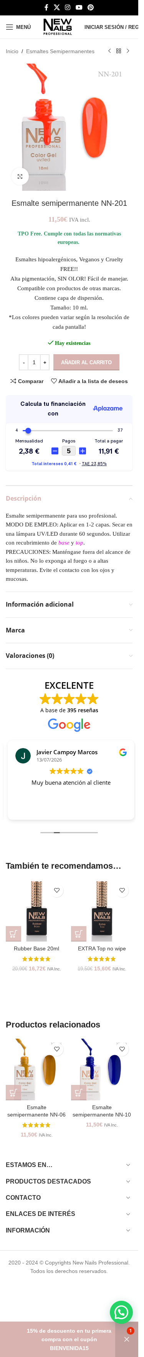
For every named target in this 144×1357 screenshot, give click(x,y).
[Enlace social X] (56, 7)
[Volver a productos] (118, 51)
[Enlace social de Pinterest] (90, 7)
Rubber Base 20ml (36, 948)
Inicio (12, 51)
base (64, 543)
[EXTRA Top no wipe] (101, 911)
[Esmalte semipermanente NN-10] (101, 1069)
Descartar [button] (126, 1339)
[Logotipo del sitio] (57, 27)
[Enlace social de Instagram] (68, 7)
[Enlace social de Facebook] (46, 7)
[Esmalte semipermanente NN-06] (36, 1069)
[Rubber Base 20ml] (36, 911)
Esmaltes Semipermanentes (60, 51)
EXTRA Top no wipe (102, 948)
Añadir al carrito (86, 362)
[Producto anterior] (109, 51)
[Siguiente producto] (127, 51)
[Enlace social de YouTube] (79, 7)
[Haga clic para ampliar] (20, 176)
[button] (13, 934)
